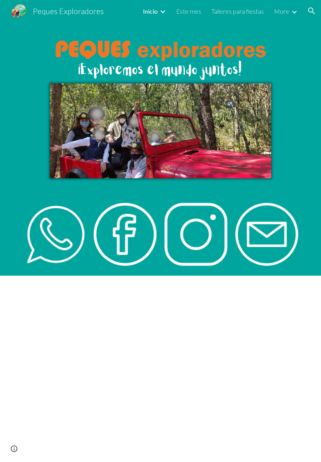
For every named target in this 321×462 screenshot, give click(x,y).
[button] (311, 11)
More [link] (281, 11)
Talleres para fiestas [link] (237, 11)
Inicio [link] (150, 11)
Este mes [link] (188, 11)
